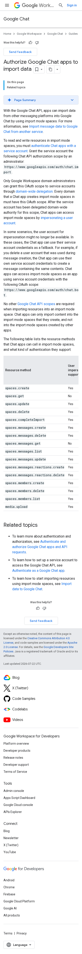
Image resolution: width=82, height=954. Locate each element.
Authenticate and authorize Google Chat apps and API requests (39, 546)
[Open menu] (7, 5)
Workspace (47, 5)
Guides (73, 33)
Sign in (72, 5)
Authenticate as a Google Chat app (38, 570)
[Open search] (60, 5)
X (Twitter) (10, 845)
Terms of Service (15, 771)
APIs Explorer (12, 812)
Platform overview (16, 743)
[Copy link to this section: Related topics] (42, 525)
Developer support (16, 764)
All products (11, 915)
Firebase (9, 894)
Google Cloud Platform (19, 901)
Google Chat (16, 19)
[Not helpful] (37, 42)
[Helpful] (30, 42)
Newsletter (11, 838)
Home (7, 33)
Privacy (22, 933)
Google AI (10, 908)
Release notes (13, 757)
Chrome (9, 887)
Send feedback (20, 52)
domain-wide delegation (34, 191)
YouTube (9, 852)
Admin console (13, 791)
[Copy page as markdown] (50, 69)
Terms (7, 933)
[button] (41, 100)
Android (8, 880)
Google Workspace (29, 33)
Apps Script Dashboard (19, 798)
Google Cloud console (18, 805)
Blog (6, 831)
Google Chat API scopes (36, 304)
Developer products (16, 750)
